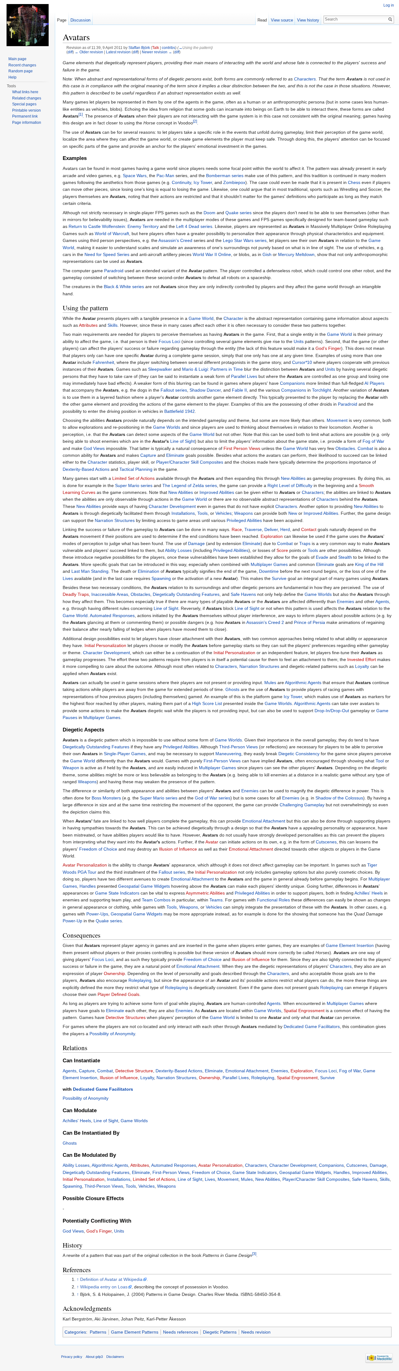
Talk (155, 48)
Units (299, 341)
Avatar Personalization (85, 864)
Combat (365, 448)
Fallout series (174, 390)
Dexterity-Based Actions (86, 469)
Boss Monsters (106, 797)
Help (12, 77)
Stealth (345, 557)
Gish (267, 254)
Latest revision (118, 52)
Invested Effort (361, 659)
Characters (305, 78)
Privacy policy (71, 1357)
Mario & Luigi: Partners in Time (212, 369)
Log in (388, 5)
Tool (380, 760)
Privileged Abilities (244, 520)
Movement (337, 420)
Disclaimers (115, 1357)
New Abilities (293, 478)
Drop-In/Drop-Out (332, 710)
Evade (322, 557)
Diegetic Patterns (220, 1332)
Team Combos (156, 899)
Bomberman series (224, 175)
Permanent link (25, 116)
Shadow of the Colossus (339, 797)
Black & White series (124, 286)
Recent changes (22, 65)
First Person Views (242, 448)
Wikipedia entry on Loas (103, 1286)
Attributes (88, 325)
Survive (279, 578)
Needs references (180, 1332)
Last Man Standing (89, 571)
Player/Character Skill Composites (189, 462)
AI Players (374, 383)
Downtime (269, 571)
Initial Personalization (105, 645)
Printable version (26, 110)
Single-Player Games (125, 753)
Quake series (238, 212)
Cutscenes (326, 841)
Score (282, 550)
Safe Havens (243, 594)
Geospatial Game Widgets (144, 886)
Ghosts (232, 689)
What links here (25, 92)
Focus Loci (169, 341)
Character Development (172, 506)
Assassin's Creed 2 (265, 622)
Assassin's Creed (175, 240)
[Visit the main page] (27, 25)
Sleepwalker (160, 369)
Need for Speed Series (106, 254)
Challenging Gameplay (302, 804)
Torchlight (321, 390)
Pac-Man (165, 175)
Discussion (80, 20)
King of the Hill (369, 564)
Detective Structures (126, 1017)
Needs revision (256, 1332)
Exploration (272, 536)
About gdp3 (94, 1357)
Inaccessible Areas (109, 594)
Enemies (345, 601)
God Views (94, 448)
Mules (270, 682)
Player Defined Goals (118, 994)
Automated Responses (112, 615)
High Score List (207, 703)
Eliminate (175, 455)
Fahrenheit (103, 362)
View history (308, 20)
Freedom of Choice (98, 849)
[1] (81, 114)
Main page (17, 59)
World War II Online (212, 254)
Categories (75, 1332)
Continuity (181, 182)
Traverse (253, 529)
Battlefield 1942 (179, 411)
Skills (113, 325)
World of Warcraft (112, 233)
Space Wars (135, 175)
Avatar (211, 841)
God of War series (212, 797)
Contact (308, 529)
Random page (20, 71)
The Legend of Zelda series (189, 485)
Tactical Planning (135, 469)
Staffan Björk (139, 48)
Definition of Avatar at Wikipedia (111, 1279)
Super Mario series (133, 485)
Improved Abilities (217, 492)
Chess (354, 182)
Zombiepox (234, 182)
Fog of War (373, 441)
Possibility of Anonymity (112, 1033)
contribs (168, 48)
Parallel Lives (244, 376)
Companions (292, 383)
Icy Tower (203, 182)
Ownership (114, 973)
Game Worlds (166, 427)
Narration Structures (115, 520)
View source (282, 20)
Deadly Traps (76, 594)
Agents (382, 601)
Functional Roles (273, 899)
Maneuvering (228, 753)
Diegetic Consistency (299, 753)
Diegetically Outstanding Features (186, 594)
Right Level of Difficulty (289, 485)
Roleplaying (139, 980)
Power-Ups (97, 913)
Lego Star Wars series (245, 240)
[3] (254, 1254)
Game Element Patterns (134, 1332)
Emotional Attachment (263, 820)
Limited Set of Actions (133, 478)
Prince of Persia (309, 622)
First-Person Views (222, 760)
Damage (196, 543)
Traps (304, 543)
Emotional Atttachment (251, 849)
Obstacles (345, 448)
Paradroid (113, 270)
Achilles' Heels (368, 893)
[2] (195, 121)
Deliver (271, 529)
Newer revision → (157, 52)
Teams (216, 899)
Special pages (24, 104)
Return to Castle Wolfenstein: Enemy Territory (114, 226)
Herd (285, 529)
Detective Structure (134, 1070)
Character (233, 318)
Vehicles (223, 513)
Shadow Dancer (205, 390)
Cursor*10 (302, 362)
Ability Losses (178, 550)
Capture (148, 455)
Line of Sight (182, 441)
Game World (201, 318)
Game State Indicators (117, 893)
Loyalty (362, 666)
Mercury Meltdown (296, 254)
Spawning (161, 578)
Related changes (26, 98)
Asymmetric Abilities (205, 893)
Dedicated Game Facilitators (312, 1026)
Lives (68, 578)
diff (70, 52)
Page (61, 20)
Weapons (243, 513)
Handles (87, 886)
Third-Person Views (238, 746)
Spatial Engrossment (304, 1010)
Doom (209, 212)
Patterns (98, 1332)
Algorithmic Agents (303, 682)
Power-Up (72, 920)
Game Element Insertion (350, 945)
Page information (26, 122)
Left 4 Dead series (194, 226)
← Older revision (89, 52)
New (292, 513)
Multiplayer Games (269, 564)
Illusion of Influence (178, 849)
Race (237, 529)
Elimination (148, 571)
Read (262, 20)
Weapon (71, 767)
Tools (202, 513)
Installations (183, 513)
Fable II (239, 390)
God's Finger (328, 348)
